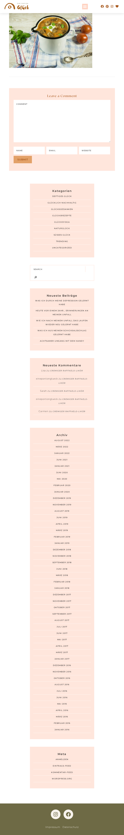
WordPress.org (62, 779)
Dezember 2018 (62, 550)
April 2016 (62, 710)
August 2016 (62, 685)
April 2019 (62, 524)
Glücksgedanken (62, 209)
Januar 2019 (62, 543)
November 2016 (62, 672)
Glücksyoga (62, 222)
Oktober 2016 (62, 678)
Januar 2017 (62, 659)
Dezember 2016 (62, 665)
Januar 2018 (62, 588)
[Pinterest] (107, 6)
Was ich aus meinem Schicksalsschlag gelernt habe (62, 333)
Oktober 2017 (62, 607)
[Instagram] (112, 6)
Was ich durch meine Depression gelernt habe (62, 303)
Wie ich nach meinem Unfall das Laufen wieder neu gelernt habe (62, 323)
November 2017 (62, 601)
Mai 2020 (62, 479)
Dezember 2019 (62, 498)
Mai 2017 (62, 640)
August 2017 (62, 620)
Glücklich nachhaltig (62, 203)
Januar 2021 (62, 466)
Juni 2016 (62, 697)
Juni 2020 (62, 473)
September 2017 (62, 614)
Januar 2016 (62, 730)
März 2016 (62, 717)
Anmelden (62, 759)
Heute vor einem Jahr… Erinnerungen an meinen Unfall (62, 313)
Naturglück (62, 228)
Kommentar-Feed (62, 772)
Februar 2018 (62, 582)
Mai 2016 (62, 704)
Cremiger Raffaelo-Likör (66, 371)
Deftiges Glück (62, 196)
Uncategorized (62, 248)
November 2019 (62, 505)
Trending (62, 241)
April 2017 (62, 646)
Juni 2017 (62, 633)
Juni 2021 (62, 460)
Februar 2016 (62, 723)
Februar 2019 (62, 537)
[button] (85, 7)
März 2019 (62, 530)
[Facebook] (102, 6)
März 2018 (62, 575)
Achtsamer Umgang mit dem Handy (62, 341)
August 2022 (62, 440)
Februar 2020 (62, 485)
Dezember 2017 (62, 595)
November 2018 (62, 556)
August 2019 (62, 511)
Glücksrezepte (62, 216)
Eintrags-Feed (62, 766)
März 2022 (62, 447)
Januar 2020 (62, 492)
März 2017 (62, 652)
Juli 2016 (62, 691)
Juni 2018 (62, 569)
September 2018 (62, 562)
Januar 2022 (62, 453)
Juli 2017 (62, 627)
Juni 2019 (62, 517)
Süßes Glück (62, 235)
